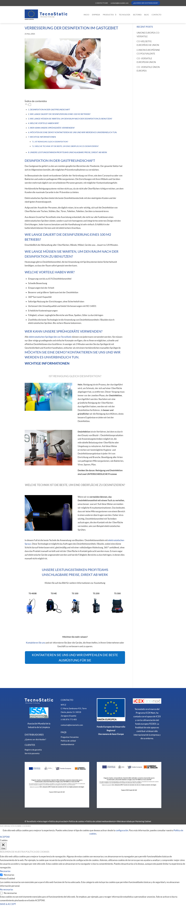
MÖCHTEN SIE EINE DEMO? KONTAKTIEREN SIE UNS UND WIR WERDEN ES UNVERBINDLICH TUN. (73, 132)
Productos (108, 15)
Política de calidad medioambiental (100, 821)
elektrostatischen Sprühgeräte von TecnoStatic (50, 336)
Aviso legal (42, 821)
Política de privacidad (58, 821)
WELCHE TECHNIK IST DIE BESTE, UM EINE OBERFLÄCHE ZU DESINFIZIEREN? (67, 146)
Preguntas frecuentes (70, 737)
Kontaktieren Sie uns (35, 642)
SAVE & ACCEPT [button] (8, 904)
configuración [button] (122, 830)
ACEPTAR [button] (5, 836)
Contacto (156, 15)
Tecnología (124, 15)
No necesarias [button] (6, 889)
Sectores (137, 15)
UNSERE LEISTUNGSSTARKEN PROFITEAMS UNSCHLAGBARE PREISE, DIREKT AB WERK (68, 152)
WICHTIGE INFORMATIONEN (43, 137)
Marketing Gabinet (143, 821)
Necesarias (9, 874)
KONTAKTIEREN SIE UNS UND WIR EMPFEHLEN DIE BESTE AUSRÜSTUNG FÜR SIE (75, 657)
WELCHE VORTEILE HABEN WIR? (44, 123)
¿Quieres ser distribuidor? (145, 3)
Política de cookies (76, 821)
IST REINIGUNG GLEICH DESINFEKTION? (51, 142)
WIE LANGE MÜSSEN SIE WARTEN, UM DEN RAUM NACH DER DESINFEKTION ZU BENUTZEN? (71, 118)
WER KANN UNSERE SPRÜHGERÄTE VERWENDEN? (52, 128)
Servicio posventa (32, 753)
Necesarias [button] (5, 871)
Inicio (86, 15)
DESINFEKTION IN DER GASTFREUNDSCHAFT (50, 109)
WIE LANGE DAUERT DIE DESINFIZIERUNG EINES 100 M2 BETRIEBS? (60, 114)
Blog (146, 15)
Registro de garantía (33, 750)
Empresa (96, 15)
